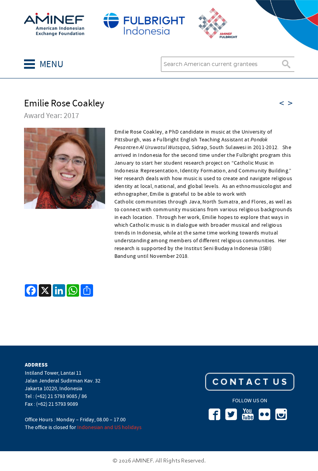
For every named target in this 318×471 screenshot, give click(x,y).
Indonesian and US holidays (109, 427)
